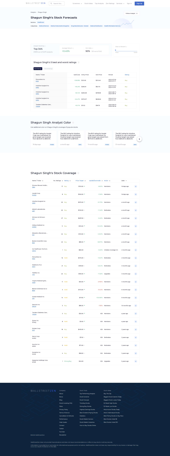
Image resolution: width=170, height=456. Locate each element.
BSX (33, 243)
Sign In (129, 3)
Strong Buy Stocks (85, 406)
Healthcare (41, 22)
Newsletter (62, 435)
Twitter (61, 428)
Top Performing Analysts (87, 393)
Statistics (82, 416)
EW (33, 235)
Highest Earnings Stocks (87, 409)
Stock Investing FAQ (65, 403)
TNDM (38, 106)
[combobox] (56, 3)
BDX (33, 290)
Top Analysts (99, 3)
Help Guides (63, 422)
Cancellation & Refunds (66, 416)
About (61, 393)
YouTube (62, 432)
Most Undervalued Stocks (112, 413)
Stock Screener (84, 397)
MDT (33, 267)
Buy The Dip (107, 393)
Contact (61, 425)
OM (33, 298)
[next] (139, 139)
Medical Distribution (96, 26)
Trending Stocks (85, 403)
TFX (33, 274)
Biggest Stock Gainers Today (112, 397)
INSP (33, 282)
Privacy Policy (63, 409)
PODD (34, 195)
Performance (63, 419)
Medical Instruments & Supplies (60, 26)
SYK (33, 330)
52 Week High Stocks (110, 403)
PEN (37, 81)
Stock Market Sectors (86, 419)
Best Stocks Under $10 (111, 422)
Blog (60, 400)
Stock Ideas (88, 3)
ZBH (33, 187)
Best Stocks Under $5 (110, 419)
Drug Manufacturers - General (79, 26)
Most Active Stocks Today (112, 409)
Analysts (33, 12)
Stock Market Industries (87, 422)
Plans (61, 406)
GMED (34, 227)
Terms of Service (64, 413)
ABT (33, 211)
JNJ (33, 219)
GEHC (34, 251)
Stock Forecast (84, 400)
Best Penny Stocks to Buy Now (113, 416)
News (61, 397)
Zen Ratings (110, 3)
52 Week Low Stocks (110, 406)
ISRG (37, 87)
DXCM (34, 306)
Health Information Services (112, 26)
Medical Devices (44, 26)
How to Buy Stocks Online (88, 425)
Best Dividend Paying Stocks (89, 413)
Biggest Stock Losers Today (112, 400)
